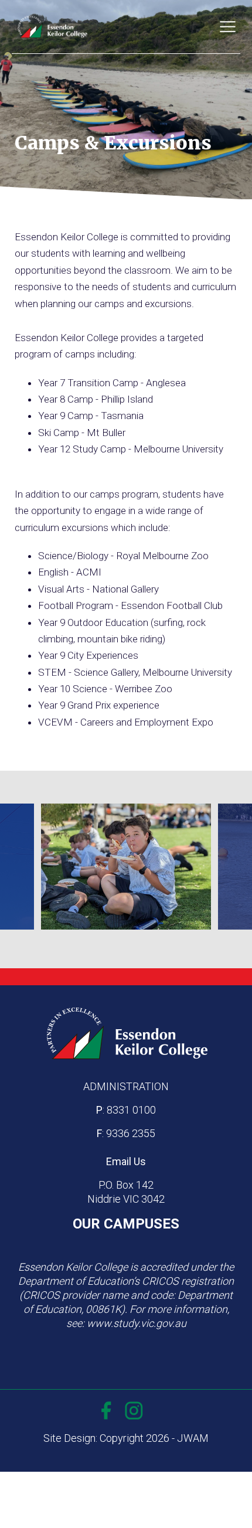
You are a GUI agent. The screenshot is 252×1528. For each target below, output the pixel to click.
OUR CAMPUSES (126, 1224)
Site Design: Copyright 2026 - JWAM (126, 1438)
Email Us (126, 1161)
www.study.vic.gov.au (136, 1323)
